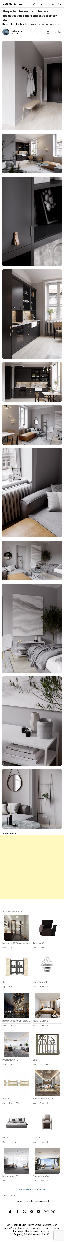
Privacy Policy (9, 1228)
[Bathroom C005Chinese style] (16, 940)
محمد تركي (17, 31)
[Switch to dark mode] (46, 3)
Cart (44, 1234)
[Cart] (53, 3)
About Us (44, 1231)
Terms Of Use (34, 1225)
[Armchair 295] (47, 940)
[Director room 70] (16, 1056)
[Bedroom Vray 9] (47, 1017)
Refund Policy (19, 1225)
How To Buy (36, 1228)
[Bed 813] (16, 1134)
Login (25, 1201)
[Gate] (16, 978)
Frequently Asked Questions (27, 1234)
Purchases (18, 1231)
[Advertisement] (32, 867)
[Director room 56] (16, 1173)
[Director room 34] (47, 1173)
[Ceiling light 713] (47, 978)
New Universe (31, 1231)
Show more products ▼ (32, 1189)
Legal (8, 1225)
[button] (48, 32)
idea (13, 1195)
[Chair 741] (47, 1134)
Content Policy (50, 1225)
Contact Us (23, 1228)
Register (55, 1228)
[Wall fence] (16, 1095)
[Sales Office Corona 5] (47, 1095)
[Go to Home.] (8, 4)
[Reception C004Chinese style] (16, 1017)
